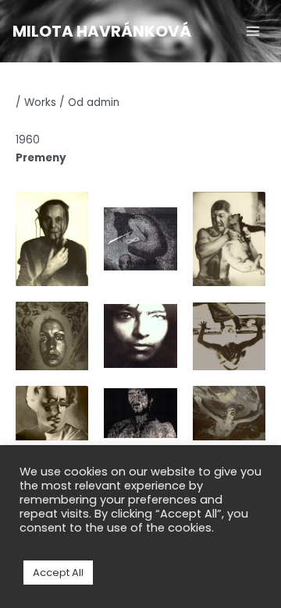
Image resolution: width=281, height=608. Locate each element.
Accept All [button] (58, 572)
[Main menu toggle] (253, 32)
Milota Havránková (101, 31)
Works (40, 102)
